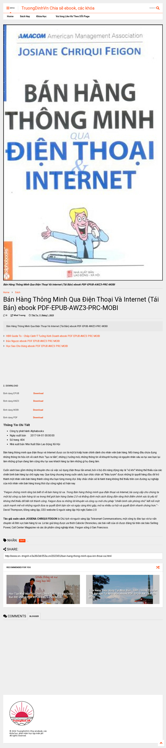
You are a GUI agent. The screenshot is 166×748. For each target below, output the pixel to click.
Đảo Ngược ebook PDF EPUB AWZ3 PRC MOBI (33, 341)
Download (38, 393)
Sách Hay (25, 16)
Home (9, 16)
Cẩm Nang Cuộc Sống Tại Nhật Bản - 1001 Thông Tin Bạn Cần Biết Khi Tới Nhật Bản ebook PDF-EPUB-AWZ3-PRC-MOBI (123, 594)
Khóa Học (41, 16)
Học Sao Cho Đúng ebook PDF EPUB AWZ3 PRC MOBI (37, 346)
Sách (17, 292)
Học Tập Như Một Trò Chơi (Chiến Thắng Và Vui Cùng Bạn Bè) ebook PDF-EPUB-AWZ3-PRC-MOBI (41, 595)
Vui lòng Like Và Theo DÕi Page (72, 16)
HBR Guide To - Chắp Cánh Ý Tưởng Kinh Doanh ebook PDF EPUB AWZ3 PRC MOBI (53, 336)
